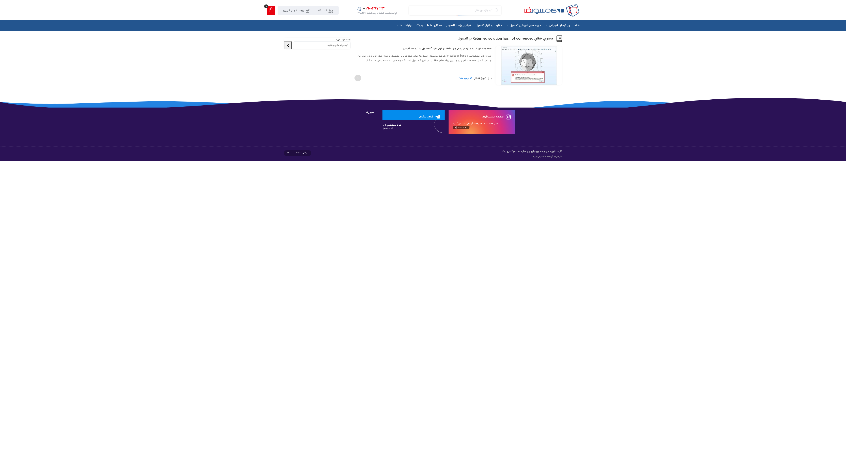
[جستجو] (288, 45)
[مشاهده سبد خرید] (271, 10)
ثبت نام (322, 10)
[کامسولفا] (551, 10)
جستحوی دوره (343, 39)
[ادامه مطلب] (357, 78)
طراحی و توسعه (554, 156)
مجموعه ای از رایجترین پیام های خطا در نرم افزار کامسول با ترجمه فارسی (447, 49)
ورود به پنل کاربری (293, 10)
